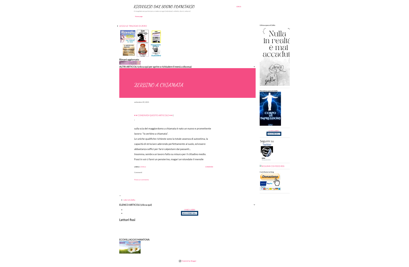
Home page (139, 16)
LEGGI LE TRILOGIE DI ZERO (133, 26)
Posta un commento (141, 180)
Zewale (143, 167)
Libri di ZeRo (129, 200)
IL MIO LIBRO (274, 131)
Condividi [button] (209, 167)
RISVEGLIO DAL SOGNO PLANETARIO (164, 6)
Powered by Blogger (188, 261)
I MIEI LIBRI (189, 209)
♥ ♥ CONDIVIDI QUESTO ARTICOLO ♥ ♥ (153, 115)
